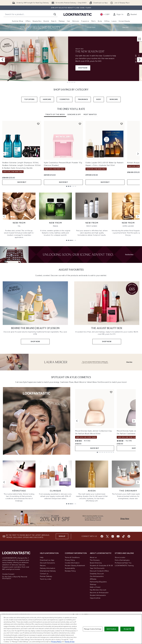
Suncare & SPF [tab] (74, 114)
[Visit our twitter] (107, 536)
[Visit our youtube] (118, 536)
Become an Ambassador (99, 593)
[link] (118, 14)
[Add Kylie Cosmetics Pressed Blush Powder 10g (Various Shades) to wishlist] (80, 123)
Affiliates (93, 579)
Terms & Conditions (72, 557)
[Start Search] (54, 14)
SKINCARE (114, 99)
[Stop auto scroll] (139, 38)
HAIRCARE (47, 99)
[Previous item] (4, 154)
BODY (98, 99)
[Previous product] (77, 421)
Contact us (44, 574)
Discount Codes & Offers (99, 571)
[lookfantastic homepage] (78, 14)
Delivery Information (47, 568)
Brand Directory (96, 563)
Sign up (62, 536)
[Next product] (134, 421)
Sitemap (93, 584)
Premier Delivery (46, 576)
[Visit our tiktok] (123, 536)
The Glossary (95, 560)
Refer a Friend (95, 587)
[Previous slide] (2, 59)
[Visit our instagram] (112, 536)
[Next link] (138, 216)
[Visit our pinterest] (129, 536)
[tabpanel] (71, 154)
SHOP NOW (14, 68)
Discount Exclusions (47, 563)
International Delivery (48, 571)
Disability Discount (97, 574)
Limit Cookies (111, 629)
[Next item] (138, 154)
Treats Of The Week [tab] (55, 114)
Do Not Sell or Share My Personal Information (14, 577)
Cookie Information (72, 563)
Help (41, 557)
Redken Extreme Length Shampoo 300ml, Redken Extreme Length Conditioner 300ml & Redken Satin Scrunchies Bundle (21, 165)
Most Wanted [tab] (90, 114)
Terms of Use (69, 642)
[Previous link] (4, 216)
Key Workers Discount (98, 590)
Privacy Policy (70, 560)
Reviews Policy (70, 571)
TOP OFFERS (29, 99)
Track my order (45, 579)
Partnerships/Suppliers (98, 582)
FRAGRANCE (83, 99)
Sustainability (70, 568)
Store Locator (120, 557)
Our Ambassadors (97, 576)
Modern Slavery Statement (75, 566)
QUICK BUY (21, 182)
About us (93, 557)
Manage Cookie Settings (92, 629)
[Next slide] (139, 59)
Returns (43, 566)
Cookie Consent (8, 574)
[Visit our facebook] (102, 536)
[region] (71, 629)
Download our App (47, 560)
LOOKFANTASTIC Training (124, 566)
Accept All (127, 629)
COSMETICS (64, 99)
